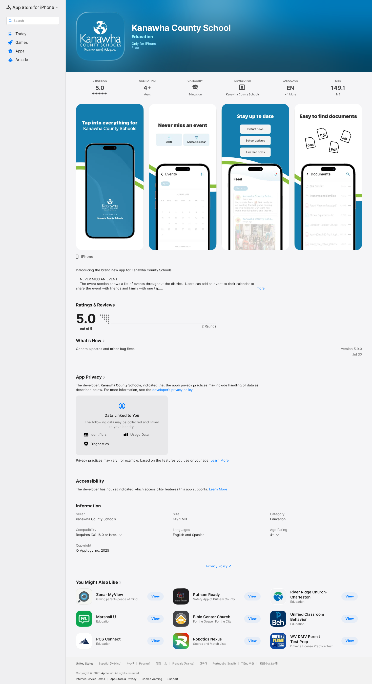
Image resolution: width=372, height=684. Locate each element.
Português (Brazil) (224, 663)
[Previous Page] (70, 619)
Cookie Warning (152, 679)
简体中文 (161, 663)
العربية (130, 663)
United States (84, 663)
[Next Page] (366, 619)
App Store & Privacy (123, 679)
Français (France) (183, 663)
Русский (145, 663)
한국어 (203, 663)
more (261, 288)
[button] (33, 34)
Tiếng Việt (247, 663)
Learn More (220, 460)
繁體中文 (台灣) (269, 663)
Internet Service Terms (90, 679)
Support (173, 679)
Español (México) (110, 663)
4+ (272, 535)
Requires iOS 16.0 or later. (96, 535)
